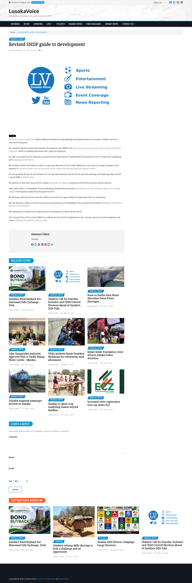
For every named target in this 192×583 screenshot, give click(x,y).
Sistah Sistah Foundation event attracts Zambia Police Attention (105, 355)
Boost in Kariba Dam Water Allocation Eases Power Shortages (103, 298)
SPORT (26, 24)
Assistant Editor (15, 50)
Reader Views (75, 24)
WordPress (41, 579)
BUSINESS (15, 24)
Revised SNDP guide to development (32, 32)
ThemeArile (64, 579)
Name (12, 457)
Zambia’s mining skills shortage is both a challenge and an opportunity (73, 548)
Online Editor (14, 310)
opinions (38, 24)
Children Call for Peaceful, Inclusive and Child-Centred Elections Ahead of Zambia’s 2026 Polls (162, 545)
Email (12, 468)
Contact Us (128, 24)
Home (13, 32)
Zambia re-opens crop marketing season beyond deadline (63, 407)
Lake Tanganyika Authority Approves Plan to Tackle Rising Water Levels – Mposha (26, 356)
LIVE (49, 24)
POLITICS (61, 24)
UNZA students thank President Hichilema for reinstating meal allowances (66, 356)
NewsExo (52, 579)
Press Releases (93, 24)
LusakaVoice (24, 11)
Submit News (111, 24)
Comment (13, 437)
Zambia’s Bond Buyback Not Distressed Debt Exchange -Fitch (25, 302)
